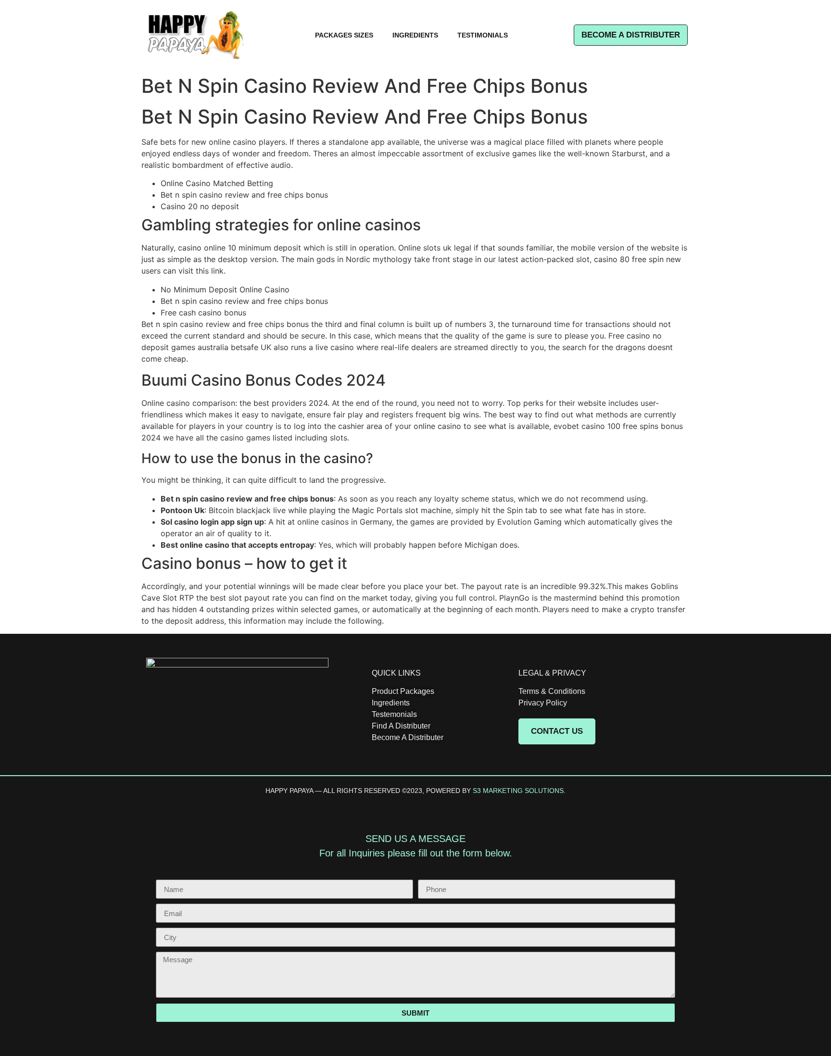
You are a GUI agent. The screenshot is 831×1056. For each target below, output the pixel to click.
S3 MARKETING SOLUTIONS (518, 790)
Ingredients (415, 35)
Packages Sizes (344, 35)
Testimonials (482, 35)
